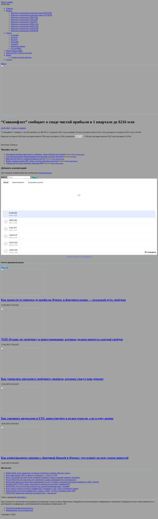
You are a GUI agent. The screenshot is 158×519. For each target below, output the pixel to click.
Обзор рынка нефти (14, 51)
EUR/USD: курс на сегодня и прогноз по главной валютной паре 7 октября (37, 486)
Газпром (14, 44)
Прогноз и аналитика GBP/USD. (24, 17)
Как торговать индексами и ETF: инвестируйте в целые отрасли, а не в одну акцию (57, 418)
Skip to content (7, 2)
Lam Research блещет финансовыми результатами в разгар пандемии (35, 156)
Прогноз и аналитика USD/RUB (24, 31)
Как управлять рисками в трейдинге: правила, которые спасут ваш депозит (52, 378)
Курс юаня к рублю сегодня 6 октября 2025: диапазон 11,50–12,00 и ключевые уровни (42, 489)
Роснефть (15, 42)
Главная (9, 8)
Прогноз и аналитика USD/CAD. (25, 24)
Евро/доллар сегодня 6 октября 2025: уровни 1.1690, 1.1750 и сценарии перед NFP (41, 491)
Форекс (9, 11)
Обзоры (73, 157)
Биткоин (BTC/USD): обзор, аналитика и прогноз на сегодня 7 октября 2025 (38, 484)
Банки (8, 55)
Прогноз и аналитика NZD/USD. (25, 26)
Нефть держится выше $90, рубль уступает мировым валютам (32, 161)
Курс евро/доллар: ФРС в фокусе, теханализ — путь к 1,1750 (31, 475)
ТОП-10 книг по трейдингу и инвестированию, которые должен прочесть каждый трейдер (62, 339)
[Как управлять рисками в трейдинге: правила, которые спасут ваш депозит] (22, 374)
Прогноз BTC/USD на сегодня (19, 53)
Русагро (14, 37)
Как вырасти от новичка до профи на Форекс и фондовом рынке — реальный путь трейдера (63, 299)
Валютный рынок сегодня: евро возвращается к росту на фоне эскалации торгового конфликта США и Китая (52, 482)
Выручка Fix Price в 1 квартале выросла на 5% (25, 159)
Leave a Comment (18, 128)
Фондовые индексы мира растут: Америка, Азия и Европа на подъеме (35, 154)
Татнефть (15, 35)
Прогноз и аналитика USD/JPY (24, 22)
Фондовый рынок (8, 116)
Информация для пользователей (19, 510)
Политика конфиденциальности (19, 508)
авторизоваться (45, 173)
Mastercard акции (18, 46)
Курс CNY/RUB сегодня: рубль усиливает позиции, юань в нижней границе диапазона (43, 477)
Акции (9, 33)
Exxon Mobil (16, 48)
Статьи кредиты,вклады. (21, 57)
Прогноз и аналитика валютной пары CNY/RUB (31, 15)
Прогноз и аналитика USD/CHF (24, 20)
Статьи (9, 60)
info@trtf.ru (21, 497)
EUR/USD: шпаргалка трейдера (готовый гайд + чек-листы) (31, 493)
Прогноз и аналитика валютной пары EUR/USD (31, 13)
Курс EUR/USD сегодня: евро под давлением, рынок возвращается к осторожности (41, 480)
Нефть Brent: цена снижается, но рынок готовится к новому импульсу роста (38, 473)
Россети (14, 40)
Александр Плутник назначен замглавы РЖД (25, 163)
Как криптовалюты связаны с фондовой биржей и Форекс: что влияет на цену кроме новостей (64, 457)
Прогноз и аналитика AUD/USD (24, 28)
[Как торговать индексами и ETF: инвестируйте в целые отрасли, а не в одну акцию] (22, 413)
